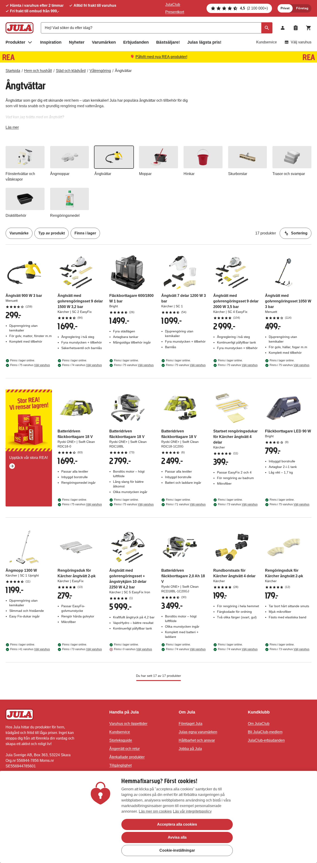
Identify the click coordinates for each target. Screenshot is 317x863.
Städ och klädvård (71, 71)
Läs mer (12, 128)
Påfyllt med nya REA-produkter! (161, 57)
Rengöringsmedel (65, 215)
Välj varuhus (301, 42)
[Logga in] (282, 27)
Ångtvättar (123, 71)
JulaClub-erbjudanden (266, 740)
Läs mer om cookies (155, 811)
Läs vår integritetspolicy (192, 811)
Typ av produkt (51, 233)
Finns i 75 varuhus (30, 365)
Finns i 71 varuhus (186, 504)
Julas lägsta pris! (204, 42)
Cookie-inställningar (177, 850)
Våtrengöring (100, 71)
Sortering (299, 233)
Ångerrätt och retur (124, 749)
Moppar (145, 174)
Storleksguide (120, 740)
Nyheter (76, 42)
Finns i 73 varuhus (238, 504)
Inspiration (50, 42)
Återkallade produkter (127, 757)
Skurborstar (237, 174)
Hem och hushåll (38, 71)
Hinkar (189, 174)
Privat (285, 8)
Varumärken (104, 42)
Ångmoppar (59, 174)
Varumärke (19, 233)
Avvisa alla (177, 837)
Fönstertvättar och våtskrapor (20, 176)
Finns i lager (85, 233)
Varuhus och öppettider (128, 724)
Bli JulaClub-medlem (265, 732)
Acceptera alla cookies (177, 824)
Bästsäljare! (168, 42)
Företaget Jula (190, 724)
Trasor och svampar (288, 174)
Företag (302, 8)
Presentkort (174, 12)
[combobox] (156, 27)
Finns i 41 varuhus (30, 649)
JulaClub (172, 4)
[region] (158, 817)
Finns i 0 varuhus (133, 649)
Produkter (15, 42)
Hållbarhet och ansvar (197, 740)
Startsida (13, 71)
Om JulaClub (258, 724)
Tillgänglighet (120, 765)
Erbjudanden (136, 42)
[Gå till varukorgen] (308, 27)
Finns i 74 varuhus (82, 365)
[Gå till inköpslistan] (295, 27)
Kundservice (266, 42)
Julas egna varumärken (198, 732)
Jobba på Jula (190, 749)
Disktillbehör (16, 215)
